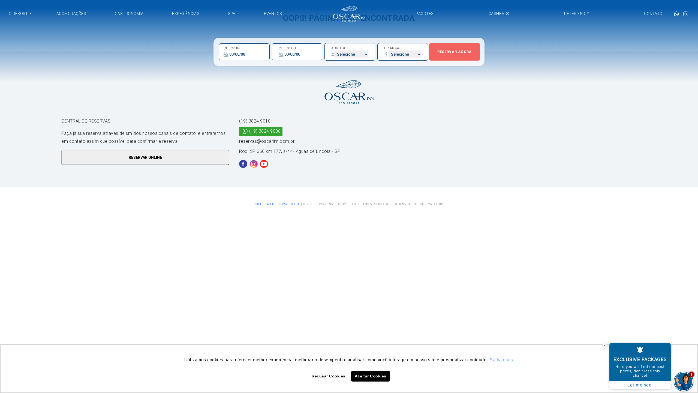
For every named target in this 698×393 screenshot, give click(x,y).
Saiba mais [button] (501, 360)
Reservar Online (145, 157)
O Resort (18, 13)
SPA (232, 13)
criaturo (436, 204)
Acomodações (71, 13)
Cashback (499, 13)
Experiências (185, 13)
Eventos (273, 13)
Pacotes (425, 13)
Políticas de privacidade (277, 204)
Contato (653, 13)
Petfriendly (576, 13)
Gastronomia (129, 13)
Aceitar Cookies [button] (370, 376)
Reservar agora (454, 52)
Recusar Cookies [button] (328, 376)
